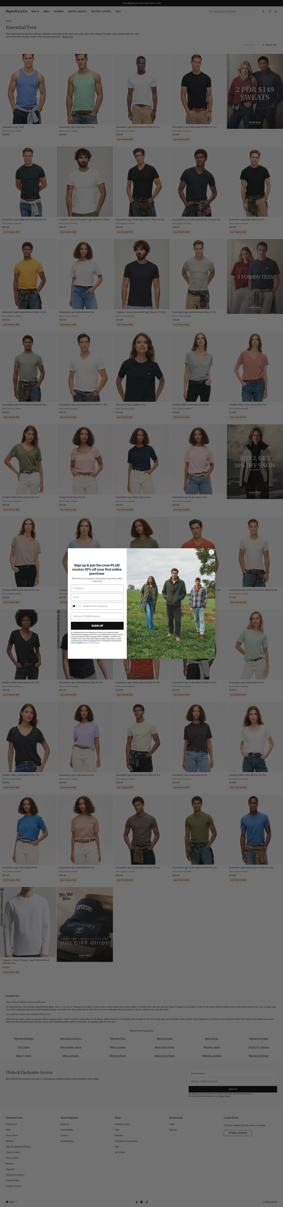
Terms (97, 643)
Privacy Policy (88, 643)
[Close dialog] (211, 552)
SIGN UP (97, 626)
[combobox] (76, 606)
